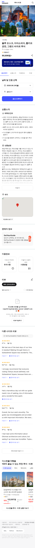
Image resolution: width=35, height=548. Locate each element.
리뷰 (30, 73)
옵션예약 (4, 73)
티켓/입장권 (7, 468)
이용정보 (22, 73)
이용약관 (4, 522)
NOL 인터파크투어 (9, 284)
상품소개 (13, 73)
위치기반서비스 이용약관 (15, 522)
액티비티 (23, 468)
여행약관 (17, 524)
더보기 (17, 188)
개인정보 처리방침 (29, 522)
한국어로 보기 (15, 356)
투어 (15, 468)
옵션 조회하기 (17, 99)
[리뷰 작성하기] (32, 279)
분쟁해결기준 (25, 524)
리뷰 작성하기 (17, 320)
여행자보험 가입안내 (7, 524)
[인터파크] (4, 2)
